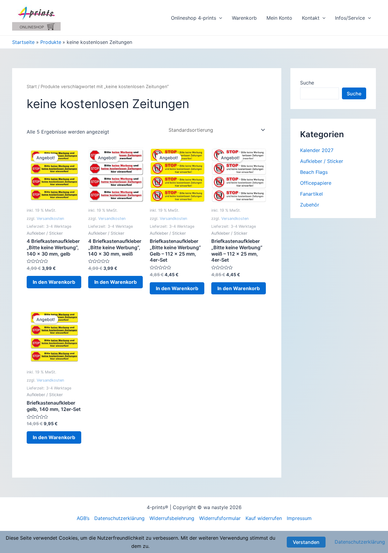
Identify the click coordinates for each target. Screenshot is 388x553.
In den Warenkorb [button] (54, 282)
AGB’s (83, 518)
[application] (219, 18)
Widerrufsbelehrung (171, 518)
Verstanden (306, 542)
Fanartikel (311, 194)
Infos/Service (350, 18)
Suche (307, 83)
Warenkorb (244, 18)
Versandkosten (50, 218)
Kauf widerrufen (264, 518)
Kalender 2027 (316, 150)
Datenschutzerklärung (119, 518)
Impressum (299, 518)
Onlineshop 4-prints (193, 18)
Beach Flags (314, 172)
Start (32, 86)
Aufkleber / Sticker (321, 161)
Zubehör (309, 205)
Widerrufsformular (220, 518)
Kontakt (310, 18)
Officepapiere (315, 183)
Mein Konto (279, 18)
